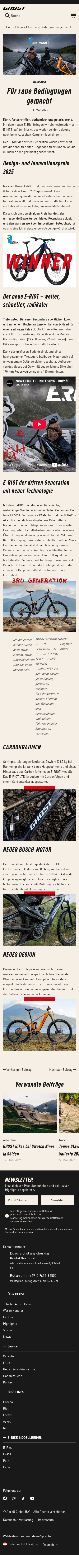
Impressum (46, 1520)
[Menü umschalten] (73, 15)
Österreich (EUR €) (21, 1544)
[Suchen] (7, 15)
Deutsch (48, 1545)
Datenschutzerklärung (18, 1520)
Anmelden (57, 1200)
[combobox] (35, 15)
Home (10, 27)
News (21, 27)
